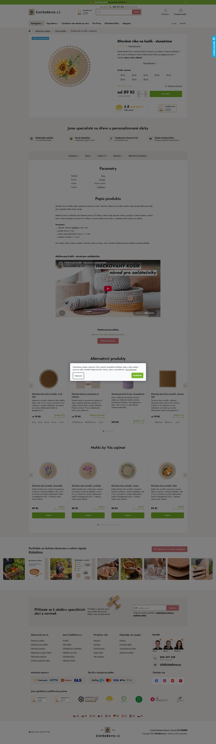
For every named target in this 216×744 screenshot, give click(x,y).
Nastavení (78, 375)
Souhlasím (137, 375)
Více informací (131, 369)
